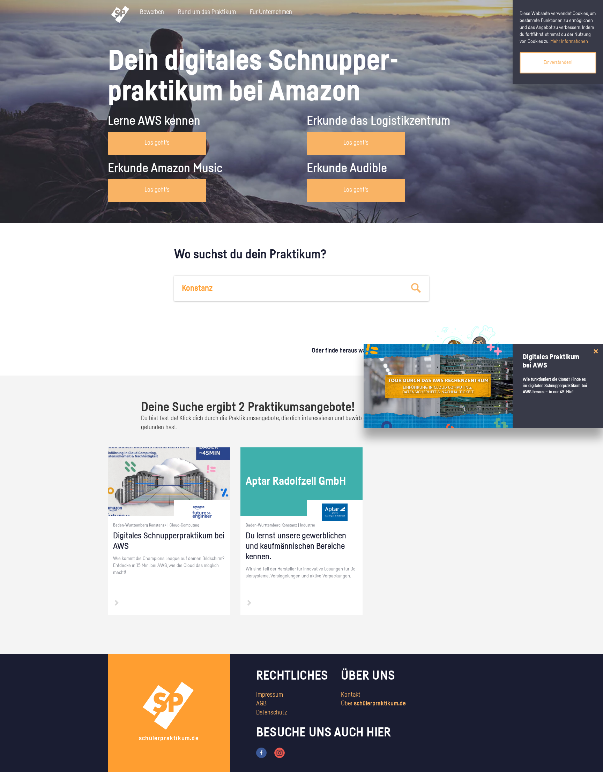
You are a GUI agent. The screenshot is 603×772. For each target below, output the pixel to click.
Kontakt (350, 695)
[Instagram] (279, 752)
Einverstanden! (558, 62)
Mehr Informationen (569, 41)
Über (373, 704)
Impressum (269, 695)
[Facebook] (261, 752)
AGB (261, 704)
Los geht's (157, 143)
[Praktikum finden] (416, 288)
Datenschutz (271, 713)
